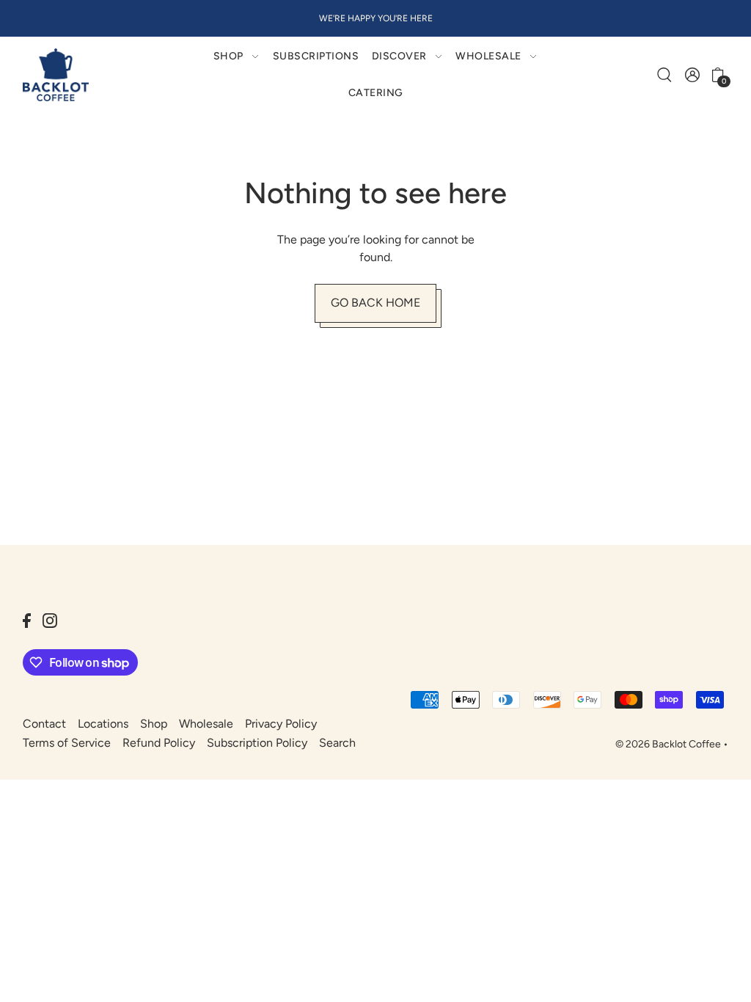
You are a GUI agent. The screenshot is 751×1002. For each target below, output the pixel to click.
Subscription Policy (257, 743)
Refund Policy (158, 743)
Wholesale (206, 724)
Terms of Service (67, 743)
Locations (103, 724)
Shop (153, 724)
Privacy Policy (281, 724)
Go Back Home (375, 303)
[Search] (665, 75)
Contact (44, 724)
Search (337, 743)
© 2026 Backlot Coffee (668, 744)
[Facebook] (27, 620)
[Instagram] (50, 620)
